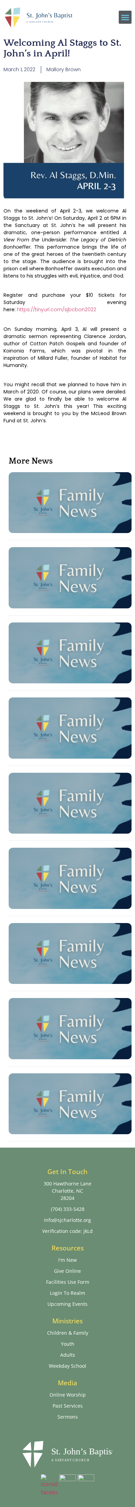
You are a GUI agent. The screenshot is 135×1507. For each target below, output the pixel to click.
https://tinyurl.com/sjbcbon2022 (56, 309)
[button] (125, 17)
